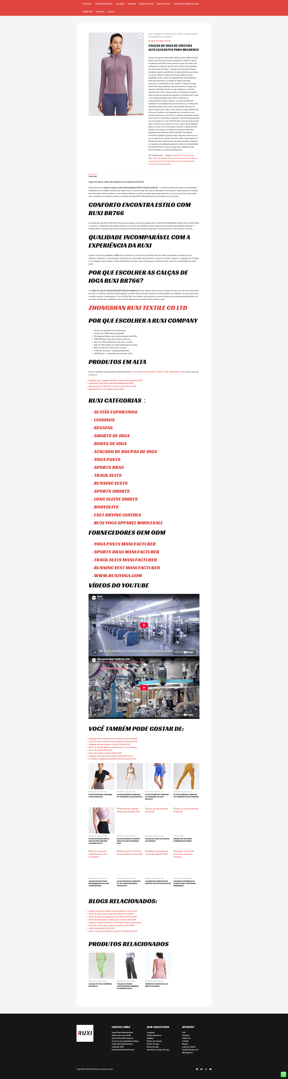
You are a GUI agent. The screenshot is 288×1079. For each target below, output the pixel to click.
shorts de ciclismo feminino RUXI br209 (105, 753)
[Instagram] (206, 1069)
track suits (108, 475)
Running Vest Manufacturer (123, 1050)
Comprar (185, 1035)
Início (150, 34)
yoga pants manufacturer (125, 544)
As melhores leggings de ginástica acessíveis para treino (112, 759)
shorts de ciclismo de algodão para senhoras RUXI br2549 (113, 917)
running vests (111, 483)
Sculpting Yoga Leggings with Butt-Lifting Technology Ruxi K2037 (116, 380)
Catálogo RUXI (118, 1047)
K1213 (133, 372)
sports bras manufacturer (126, 552)
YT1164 (165, 372)
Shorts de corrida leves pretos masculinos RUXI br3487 (111, 925)
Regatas (132, 4)
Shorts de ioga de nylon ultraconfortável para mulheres (111, 914)
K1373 (145, 372)
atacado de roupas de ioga (186, 4)
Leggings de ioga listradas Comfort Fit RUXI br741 (109, 744)
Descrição (93, 176)
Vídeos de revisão (154, 1041)
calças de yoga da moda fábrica (184, 158)
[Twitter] (201, 1069)
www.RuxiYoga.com (118, 575)
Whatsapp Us (187, 1053)
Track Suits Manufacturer (122, 1044)
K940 (171, 372)
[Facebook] (197, 1069)
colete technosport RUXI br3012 (102, 928)
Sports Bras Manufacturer (122, 1038)
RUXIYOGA (87, 4)
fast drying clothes (117, 515)
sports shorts (112, 491)
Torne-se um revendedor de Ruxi (125, 1041)
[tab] (93, 176)
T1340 (158, 372)
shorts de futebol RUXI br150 (100, 750)
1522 (183, 372)
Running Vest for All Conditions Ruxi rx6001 (106, 389)
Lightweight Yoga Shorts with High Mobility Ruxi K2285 (111, 383)
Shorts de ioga (146, 4)
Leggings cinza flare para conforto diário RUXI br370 (110, 756)
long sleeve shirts (116, 499)
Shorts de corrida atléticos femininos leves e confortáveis (113, 747)
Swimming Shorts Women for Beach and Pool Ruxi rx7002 (112, 386)
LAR (183, 1032)
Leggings (120, 4)
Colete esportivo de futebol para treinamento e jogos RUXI (113, 911)
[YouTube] (210, 1069)
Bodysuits (106, 507)
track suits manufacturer (125, 560)
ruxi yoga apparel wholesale (128, 523)
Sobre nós (87, 12)
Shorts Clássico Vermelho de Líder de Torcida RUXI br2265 (113, 931)
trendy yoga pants (164, 164)
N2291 (177, 372)
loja (95, 375)
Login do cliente (188, 1047)
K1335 (139, 372)
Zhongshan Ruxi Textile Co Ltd (138, 307)
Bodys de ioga (163, 4)
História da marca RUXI (121, 1035)
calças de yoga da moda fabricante (161, 161)
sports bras (109, 467)
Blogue (111, 12)
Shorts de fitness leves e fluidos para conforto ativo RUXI (112, 920)
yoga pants (107, 459)
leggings (104, 420)
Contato (100, 12)
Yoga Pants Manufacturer (122, 1032)
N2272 (152, 372)
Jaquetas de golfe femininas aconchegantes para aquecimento (115, 922)
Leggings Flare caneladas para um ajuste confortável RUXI (113, 739)
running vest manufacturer (127, 568)
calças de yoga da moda (162, 158)
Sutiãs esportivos (103, 4)
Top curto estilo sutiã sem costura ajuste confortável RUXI (113, 742)
